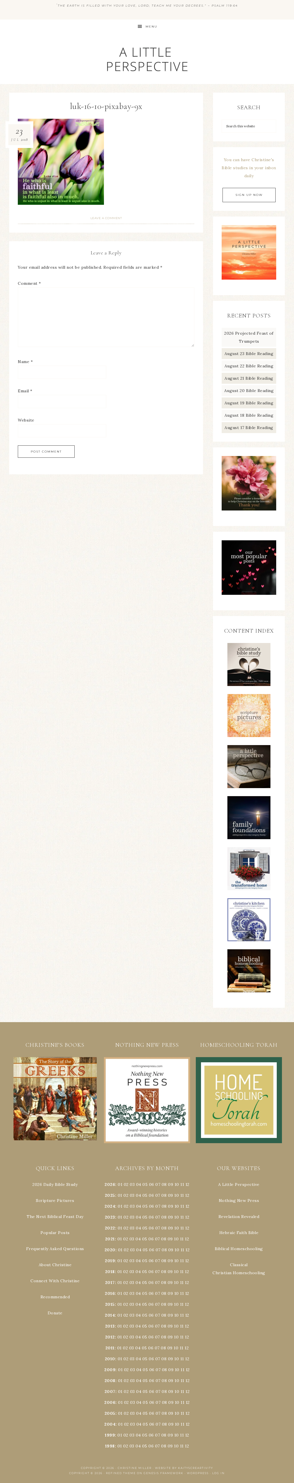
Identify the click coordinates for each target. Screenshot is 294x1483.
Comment (29, 283)
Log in (218, 1473)
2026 (110, 1184)
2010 (110, 1358)
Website (26, 420)
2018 (110, 1271)
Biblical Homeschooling (239, 1248)
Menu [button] (151, 26)
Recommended (55, 1296)
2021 (110, 1239)
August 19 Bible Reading (249, 403)
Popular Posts (55, 1232)
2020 (110, 1249)
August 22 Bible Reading (249, 366)
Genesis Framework (163, 1473)
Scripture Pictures (55, 1200)
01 (120, 1184)
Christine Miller (135, 1468)
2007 (110, 1391)
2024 (110, 1206)
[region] (55, 1099)
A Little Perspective (147, 59)
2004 (109, 1424)
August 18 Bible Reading (249, 415)
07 (157, 1184)
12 (187, 1195)
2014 (110, 1315)
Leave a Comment (106, 218)
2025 (110, 1195)
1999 (110, 1435)
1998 (110, 1446)
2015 (110, 1304)
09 (170, 1195)
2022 (110, 1228)
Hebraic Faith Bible (239, 1232)
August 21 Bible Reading (249, 378)
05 (145, 1184)
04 (138, 1184)
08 (164, 1184)
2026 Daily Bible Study (55, 1184)
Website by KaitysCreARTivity (184, 1468)
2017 (110, 1282)
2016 (110, 1293)
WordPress (198, 1473)
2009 (109, 1369)
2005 (110, 1413)
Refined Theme (121, 1473)
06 (151, 1184)
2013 (110, 1326)
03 (132, 1184)
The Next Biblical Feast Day (55, 1216)
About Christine (55, 1264)
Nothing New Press (239, 1200)
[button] (55, 1099)
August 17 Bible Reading (249, 427)
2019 (110, 1260)
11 (182, 1195)
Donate (55, 1313)
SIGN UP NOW (249, 195)
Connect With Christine (55, 1280)
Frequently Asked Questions (55, 1248)
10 (176, 1195)
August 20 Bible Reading (249, 390)
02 (126, 1184)
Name (25, 361)
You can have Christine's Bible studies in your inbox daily (249, 167)
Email (25, 390)
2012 (110, 1337)
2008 (110, 1380)
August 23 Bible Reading (249, 353)
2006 (109, 1402)
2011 (110, 1348)
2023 (110, 1217)
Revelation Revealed (239, 1216)
